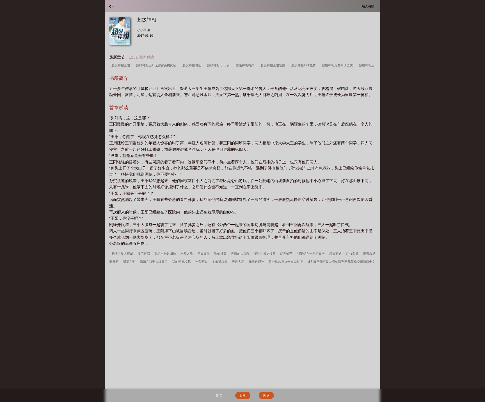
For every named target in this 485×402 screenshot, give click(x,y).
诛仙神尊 (220, 253)
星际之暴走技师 (265, 253)
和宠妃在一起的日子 (311, 253)
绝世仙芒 (286, 253)
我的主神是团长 (165, 253)
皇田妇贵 (203, 253)
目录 (243, 395)
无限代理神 (256, 261)
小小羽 (142, 30)
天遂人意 (238, 261)
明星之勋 (129, 261)
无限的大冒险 (240, 253)
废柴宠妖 (335, 253)
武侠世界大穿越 (122, 253)
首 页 (219, 395)
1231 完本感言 (142, 57)
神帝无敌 (201, 261)
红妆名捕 (352, 253)
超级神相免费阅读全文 (338, 65)
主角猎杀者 (219, 261)
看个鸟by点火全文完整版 (286, 261)
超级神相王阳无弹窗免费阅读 (157, 65)
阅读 (266, 395)
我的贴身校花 (181, 261)
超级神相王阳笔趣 (273, 65)
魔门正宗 (144, 253)
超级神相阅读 (192, 65)
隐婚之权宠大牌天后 (154, 261)
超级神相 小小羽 (219, 65)
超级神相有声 (246, 65)
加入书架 (369, 6)
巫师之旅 (186, 253)
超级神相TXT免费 (304, 65)
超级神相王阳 (121, 65)
